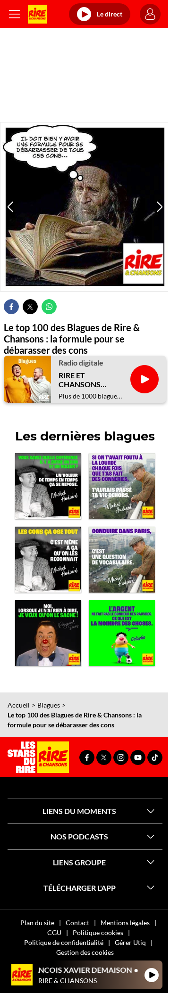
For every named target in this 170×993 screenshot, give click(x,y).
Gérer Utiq (130, 942)
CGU (54, 932)
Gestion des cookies (85, 952)
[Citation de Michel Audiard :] (122, 486)
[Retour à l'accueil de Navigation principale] (37, 14)
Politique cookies (98, 932)
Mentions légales (125, 923)
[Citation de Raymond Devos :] (48, 633)
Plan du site (37, 923)
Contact (77, 923)
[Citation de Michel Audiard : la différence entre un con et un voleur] (48, 486)
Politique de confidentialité (63, 942)
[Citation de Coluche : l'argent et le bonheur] (122, 633)
